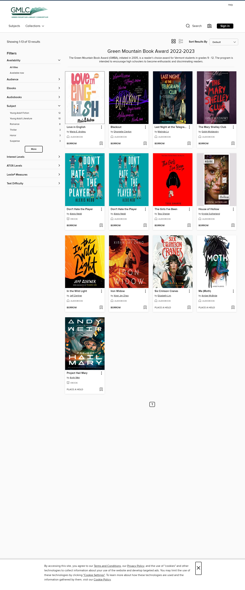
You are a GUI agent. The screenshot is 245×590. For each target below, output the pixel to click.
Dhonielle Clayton (122, 131)
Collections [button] (33, 26)
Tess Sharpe (164, 213)
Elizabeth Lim (164, 295)
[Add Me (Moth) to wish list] (233, 307)
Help (230, 5)
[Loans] (209, 26)
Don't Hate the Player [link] (80, 209)
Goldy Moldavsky (210, 131)
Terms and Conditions (107, 566)
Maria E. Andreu (78, 131)
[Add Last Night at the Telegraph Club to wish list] (189, 143)
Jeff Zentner (76, 295)
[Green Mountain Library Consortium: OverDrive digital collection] (29, 12)
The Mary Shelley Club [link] (212, 127)
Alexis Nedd (76, 213)
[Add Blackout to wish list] (145, 143)
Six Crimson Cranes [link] (166, 291)
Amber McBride (209, 295)
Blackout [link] (116, 127)
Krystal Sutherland (211, 213)
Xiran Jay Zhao (121, 295)
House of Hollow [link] (209, 209)
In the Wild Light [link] (77, 291)
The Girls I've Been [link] (166, 209)
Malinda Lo (163, 131)
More (33, 149)
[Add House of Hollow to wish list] (233, 225)
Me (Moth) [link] (205, 291)
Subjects (14, 26)
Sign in (225, 26)
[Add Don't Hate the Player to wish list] (101, 225)
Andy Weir (75, 377)
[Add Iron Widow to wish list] (145, 307)
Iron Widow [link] (118, 291)
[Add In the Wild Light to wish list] (101, 307)
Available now (17, 73)
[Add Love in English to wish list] (101, 143)
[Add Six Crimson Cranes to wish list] (189, 307)
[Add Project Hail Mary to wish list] (101, 389)
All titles (14, 67)
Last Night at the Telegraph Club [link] (171, 127)
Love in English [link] (76, 127)
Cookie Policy (102, 579)
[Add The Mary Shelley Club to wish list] (233, 143)
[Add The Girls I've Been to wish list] (189, 225)
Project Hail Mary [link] (77, 373)
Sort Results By (198, 41)
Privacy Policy (135, 566)
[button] (193, 26)
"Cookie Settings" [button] (94, 575)
